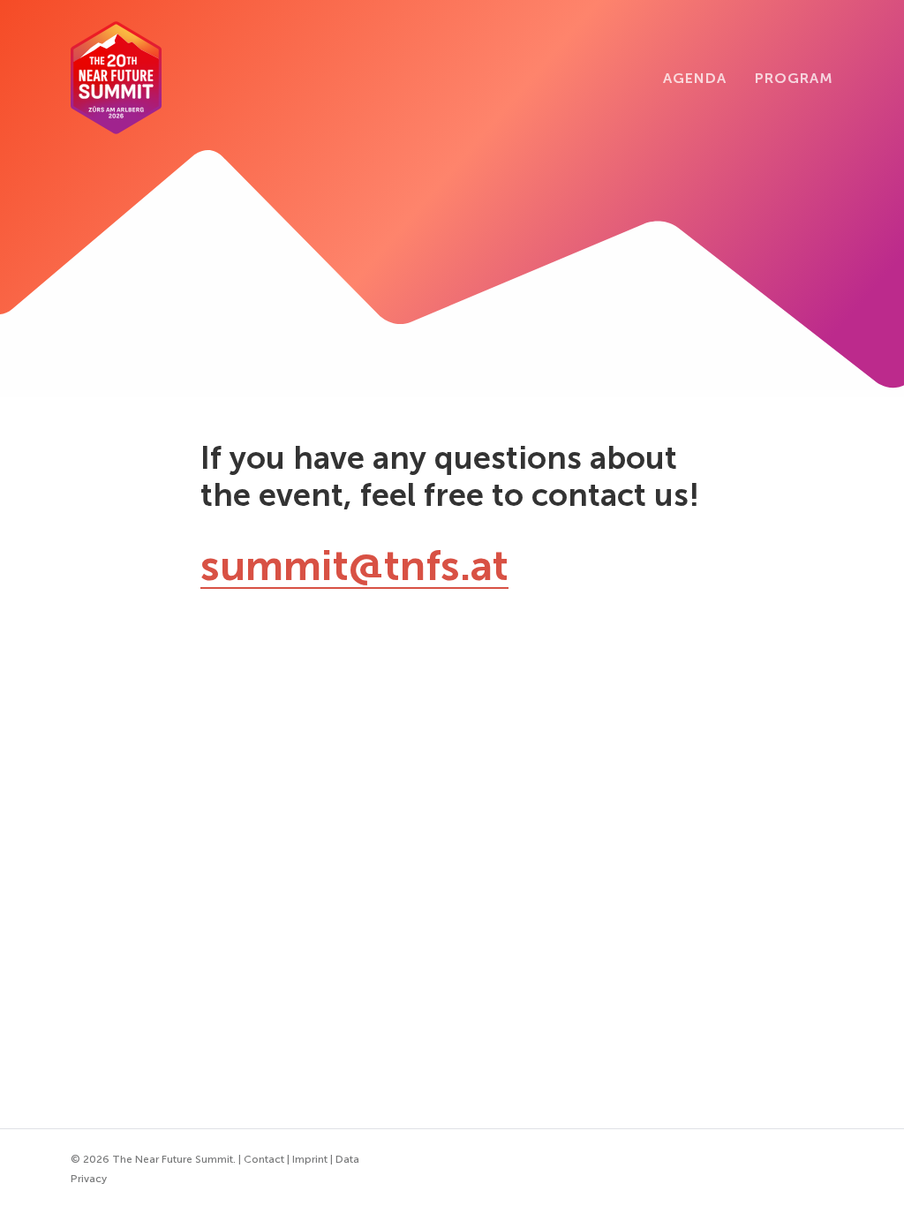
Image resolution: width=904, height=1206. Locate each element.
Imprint (310, 1159)
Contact (264, 1159)
